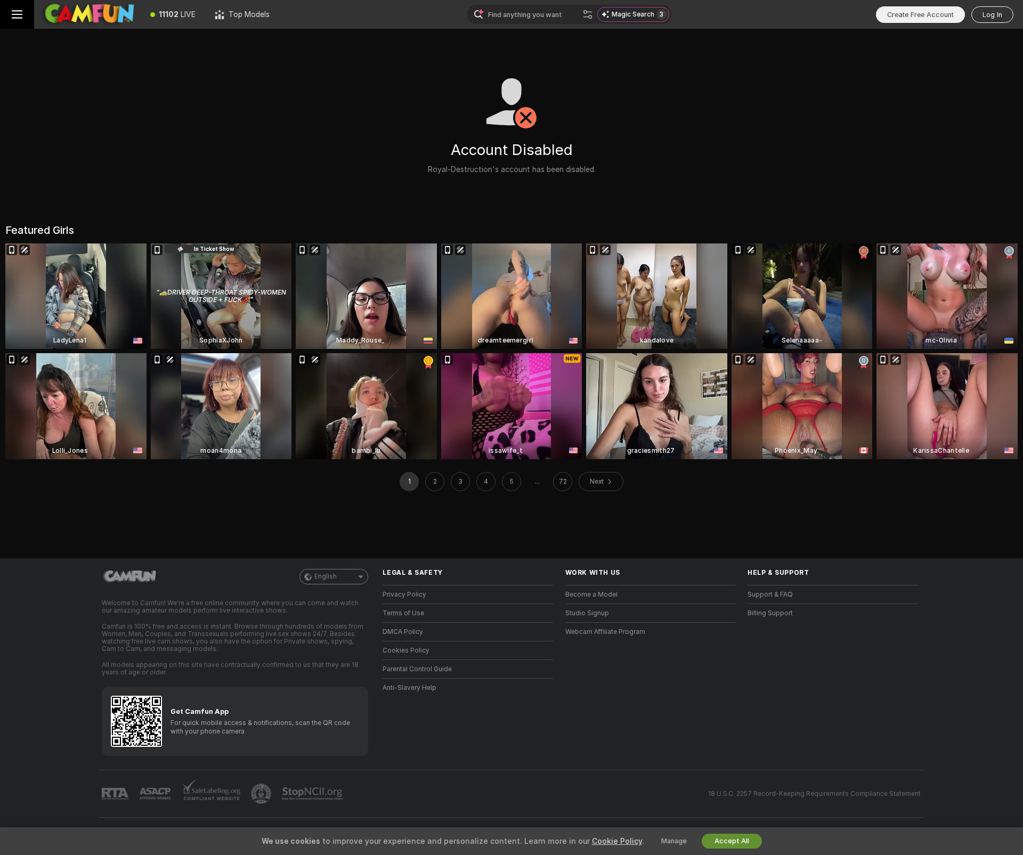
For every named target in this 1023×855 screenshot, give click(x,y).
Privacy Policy (404, 594)
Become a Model (591, 594)
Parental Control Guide (417, 669)
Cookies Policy (406, 650)
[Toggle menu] (17, 14)
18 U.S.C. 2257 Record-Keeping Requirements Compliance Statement (814, 793)
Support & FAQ (770, 594)
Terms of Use (403, 613)
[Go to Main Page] (87, 14)
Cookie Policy (617, 841)
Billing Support (770, 613)
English (325, 576)
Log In (992, 15)
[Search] (587, 14)
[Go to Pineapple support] (262, 794)
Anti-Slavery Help (409, 687)
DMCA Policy (403, 632)
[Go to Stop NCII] (313, 793)
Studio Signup (587, 613)
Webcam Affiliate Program (605, 632)
